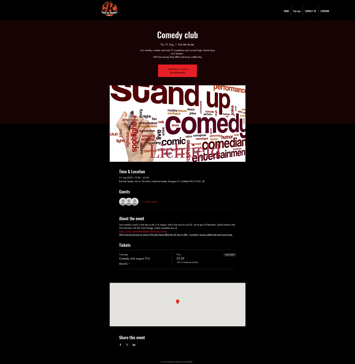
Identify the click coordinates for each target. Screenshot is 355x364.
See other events (177, 72)
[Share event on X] (127, 345)
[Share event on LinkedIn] (134, 345)
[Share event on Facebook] (120, 345)
